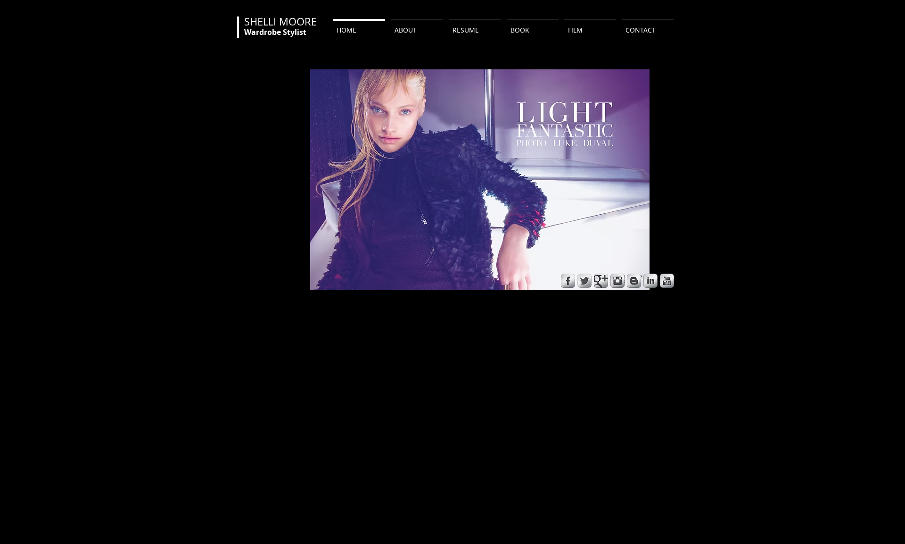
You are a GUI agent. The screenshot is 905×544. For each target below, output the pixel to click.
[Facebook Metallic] (568, 281)
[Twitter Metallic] (584, 281)
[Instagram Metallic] (617, 281)
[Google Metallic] (601, 281)
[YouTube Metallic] (667, 281)
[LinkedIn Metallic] (650, 281)
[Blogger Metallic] (634, 281)
